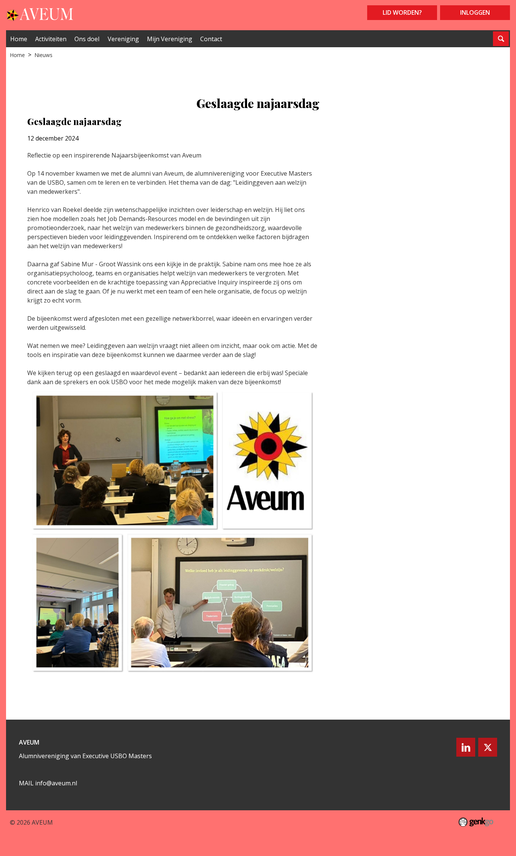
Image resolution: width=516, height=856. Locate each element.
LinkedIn (465, 747)
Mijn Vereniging (169, 39)
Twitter (487, 747)
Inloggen (475, 12)
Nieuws (43, 55)
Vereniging (123, 39)
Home (18, 39)
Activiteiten (50, 39)
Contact (211, 39)
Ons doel (86, 39)
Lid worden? (402, 12)
